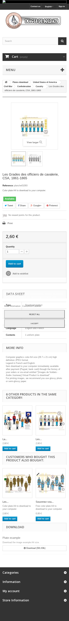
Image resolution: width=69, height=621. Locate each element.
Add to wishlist (20, 273)
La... (5, 439)
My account (11, 591)
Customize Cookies (31, 306)
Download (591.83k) (35, 548)
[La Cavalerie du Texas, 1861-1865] (17, 420)
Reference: (8, 185)
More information (12, 306)
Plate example (11, 537)
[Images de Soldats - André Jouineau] (34, 20)
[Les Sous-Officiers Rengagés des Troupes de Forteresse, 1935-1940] (17, 483)
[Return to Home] (6, 82)
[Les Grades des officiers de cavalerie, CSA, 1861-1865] (18, 158)
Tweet (10, 205)
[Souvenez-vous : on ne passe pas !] (50, 483)
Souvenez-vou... (45, 501)
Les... (39, 439)
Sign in (62, 6)
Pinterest (53, 205)
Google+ (37, 205)
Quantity (10, 246)
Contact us (35, 6)
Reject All (34, 314)
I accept (34, 323)
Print (10, 223)
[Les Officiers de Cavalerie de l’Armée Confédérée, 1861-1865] (50, 420)
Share (22, 205)
